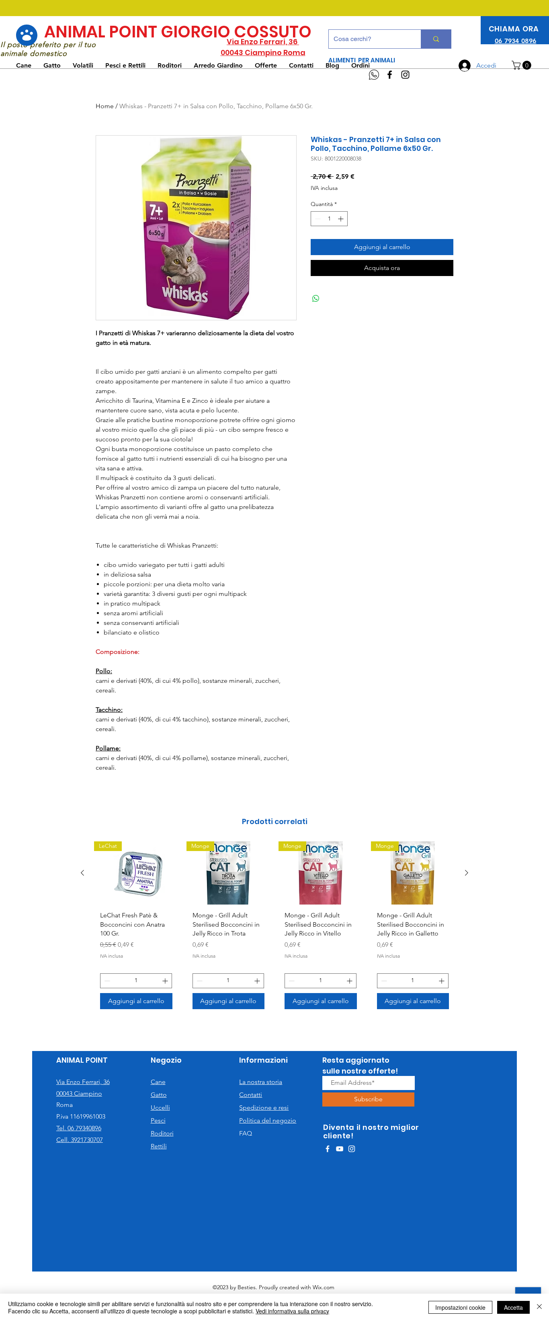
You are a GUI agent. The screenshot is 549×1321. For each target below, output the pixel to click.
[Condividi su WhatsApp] (316, 298)
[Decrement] (317, 219)
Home (105, 106)
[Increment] (341, 219)
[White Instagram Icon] (351, 1148)
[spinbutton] (329, 219)
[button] (522, 65)
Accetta (513, 1307)
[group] (274, 928)
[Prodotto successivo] (466, 873)
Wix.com (323, 1287)
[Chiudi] (539, 1307)
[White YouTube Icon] (339, 1148)
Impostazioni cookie (460, 1307)
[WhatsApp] (374, 74)
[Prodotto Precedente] (82, 873)
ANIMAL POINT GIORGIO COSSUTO (177, 32)
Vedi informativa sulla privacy (292, 1311)
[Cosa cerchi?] (436, 39)
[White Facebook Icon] (327, 1148)
